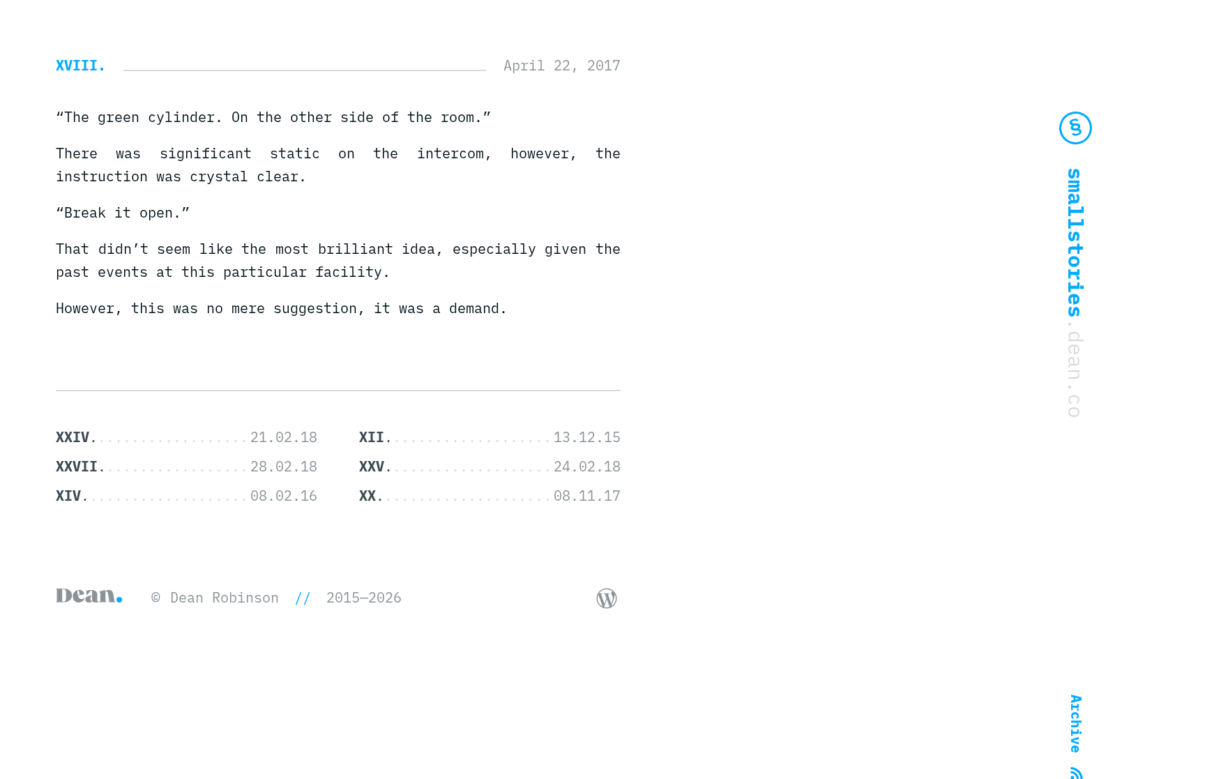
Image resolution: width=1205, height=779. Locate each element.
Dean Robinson (224, 597)
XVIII (77, 65)
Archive (1076, 724)
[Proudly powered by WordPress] (607, 598)
